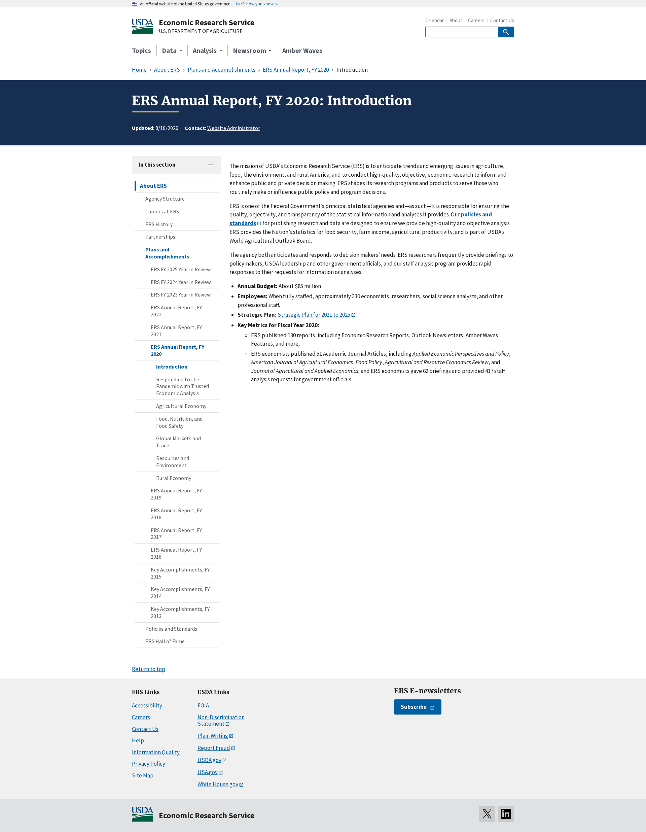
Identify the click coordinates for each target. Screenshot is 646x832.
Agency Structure (165, 198)
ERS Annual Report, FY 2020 (177, 350)
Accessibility (147, 705)
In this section (157, 164)
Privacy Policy (148, 763)
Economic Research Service (206, 22)
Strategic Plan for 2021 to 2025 (314, 314)
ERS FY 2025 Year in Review (181, 269)
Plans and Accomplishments (167, 253)
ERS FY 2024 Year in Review (181, 282)
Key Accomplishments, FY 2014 (180, 592)
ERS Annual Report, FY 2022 (176, 311)
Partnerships (160, 236)
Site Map (142, 775)
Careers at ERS (162, 211)
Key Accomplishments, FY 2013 (180, 612)
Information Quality (156, 752)
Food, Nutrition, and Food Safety (179, 422)
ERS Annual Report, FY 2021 (176, 331)
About (456, 20)
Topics (141, 50)
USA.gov (208, 772)
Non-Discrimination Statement (221, 720)
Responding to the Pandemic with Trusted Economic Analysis (182, 386)
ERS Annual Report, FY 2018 (176, 514)
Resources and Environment (172, 462)
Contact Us (502, 20)
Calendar (434, 20)
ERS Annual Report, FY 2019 (176, 494)
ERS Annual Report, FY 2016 (176, 553)
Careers (476, 20)
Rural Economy (173, 478)
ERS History (159, 224)
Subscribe (414, 706)
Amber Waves (302, 50)
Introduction (171, 366)
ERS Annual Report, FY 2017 (176, 534)
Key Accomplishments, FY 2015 (180, 573)
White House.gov (218, 784)
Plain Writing (213, 735)
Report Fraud (214, 748)
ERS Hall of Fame (165, 641)
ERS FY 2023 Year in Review (181, 294)
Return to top (148, 669)
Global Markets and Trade (178, 442)
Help (138, 740)
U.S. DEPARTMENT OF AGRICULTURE (201, 31)
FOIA (203, 705)
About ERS (153, 185)
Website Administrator (233, 128)
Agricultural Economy (181, 406)
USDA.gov (209, 760)
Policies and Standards (171, 628)
